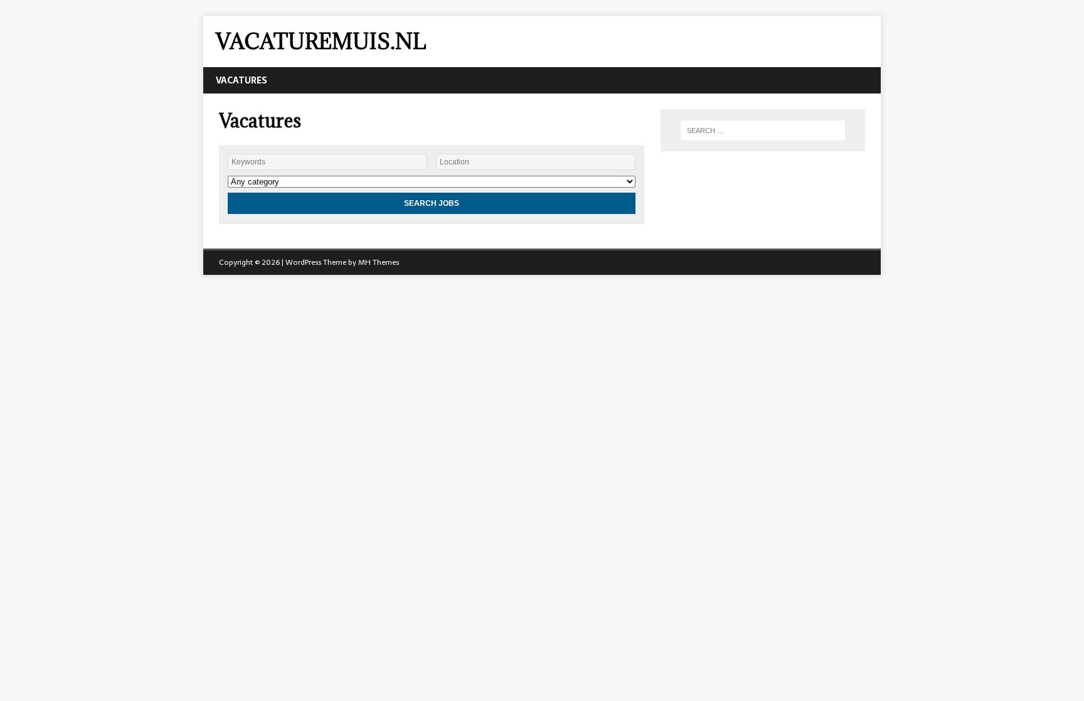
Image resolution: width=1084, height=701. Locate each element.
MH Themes (378, 262)
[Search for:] (763, 130)
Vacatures (241, 80)
